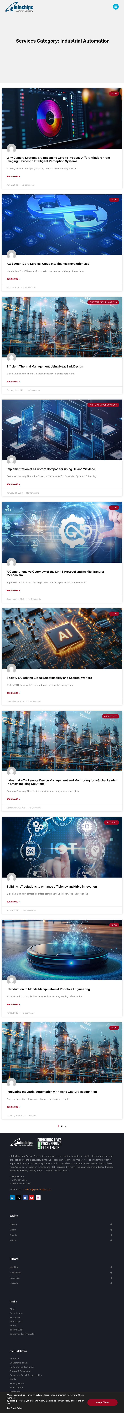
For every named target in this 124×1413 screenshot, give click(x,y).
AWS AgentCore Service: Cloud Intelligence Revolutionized (48, 263)
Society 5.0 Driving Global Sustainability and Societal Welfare (49, 677)
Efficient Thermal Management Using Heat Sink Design (45, 366)
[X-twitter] (18, 1197)
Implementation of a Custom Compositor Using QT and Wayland (51, 469)
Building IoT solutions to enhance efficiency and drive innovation (52, 886)
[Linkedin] (12, 1197)
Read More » (13, 176)
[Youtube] (31, 1197)
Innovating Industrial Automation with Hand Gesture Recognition (52, 1091)
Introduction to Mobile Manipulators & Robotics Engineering (48, 989)
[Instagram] (38, 1197)
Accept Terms (102, 1402)
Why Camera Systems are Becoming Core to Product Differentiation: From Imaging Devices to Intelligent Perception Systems (58, 159)
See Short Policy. (14, 1408)
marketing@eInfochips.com (37, 1189)
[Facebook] (25, 1197)
